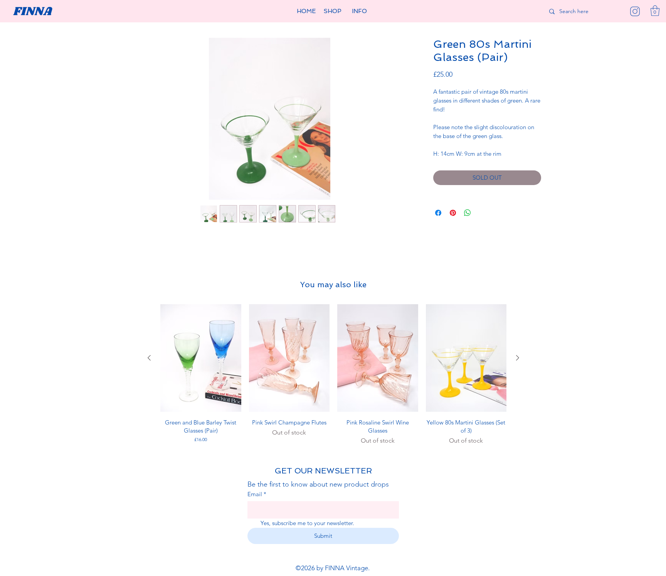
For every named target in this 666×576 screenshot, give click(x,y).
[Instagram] (635, 11)
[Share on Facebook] (438, 212)
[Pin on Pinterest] (452, 212)
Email (256, 494)
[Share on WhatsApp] (467, 212)
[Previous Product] (149, 357)
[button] (333, 11)
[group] (333, 374)
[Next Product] (517, 357)
